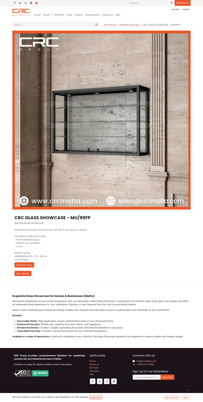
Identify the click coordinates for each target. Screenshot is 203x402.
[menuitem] (37, 15)
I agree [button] (185, 397)
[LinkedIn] (20, 3)
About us (94, 364)
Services (93, 367)
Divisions (94, 371)
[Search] (172, 3)
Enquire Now (25, 265)
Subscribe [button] (167, 377)
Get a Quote (23, 273)
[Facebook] (14, 3)
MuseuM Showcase (129, 24)
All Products (110, 24)
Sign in (186, 9)
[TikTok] (31, 3)
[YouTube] (36, 3)
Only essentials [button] (171, 397)
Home (92, 361)
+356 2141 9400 (145, 364)
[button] (187, 390)
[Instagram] (25, 3)
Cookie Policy (96, 397)
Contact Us (182, 2)
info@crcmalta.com (146, 361)
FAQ (91, 374)
